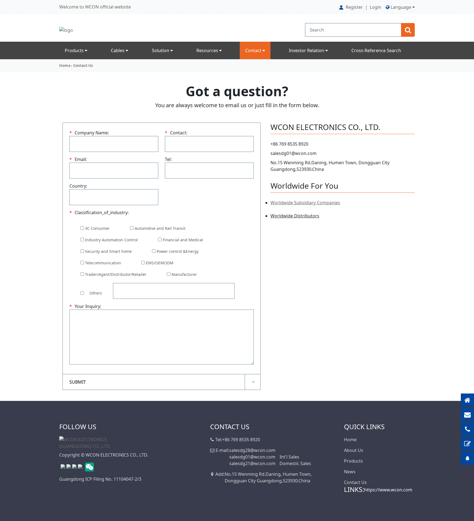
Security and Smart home (108, 251)
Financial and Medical (183, 239)
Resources (207, 50)
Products (75, 50)
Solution (161, 50)
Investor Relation (307, 50)
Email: (78, 159)
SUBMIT (77, 382)
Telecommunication (103, 262)
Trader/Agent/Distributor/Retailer (115, 274)
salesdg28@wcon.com (252, 450)
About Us (353, 450)
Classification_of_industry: (99, 212)
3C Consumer (97, 228)
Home (64, 65)
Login (375, 7)
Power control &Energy (178, 251)
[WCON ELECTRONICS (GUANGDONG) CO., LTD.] (86, 442)
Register (354, 7)
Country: (78, 186)
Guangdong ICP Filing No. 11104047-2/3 (100, 479)
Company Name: (89, 133)
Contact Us (355, 482)
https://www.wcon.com (388, 490)
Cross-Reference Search (376, 50)
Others (95, 293)
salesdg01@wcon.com (293, 153)
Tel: (168, 159)
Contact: (176, 133)
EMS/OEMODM (159, 262)
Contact (254, 50)
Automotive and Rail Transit (160, 228)
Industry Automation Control (111, 239)
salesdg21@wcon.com (252, 463)
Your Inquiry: (85, 306)
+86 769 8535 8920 (289, 144)
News (350, 472)
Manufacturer (184, 274)
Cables (118, 50)
